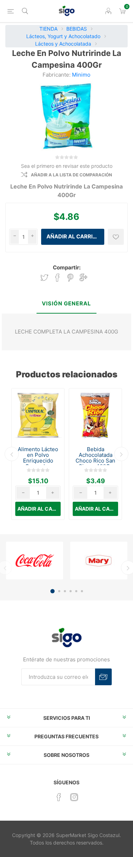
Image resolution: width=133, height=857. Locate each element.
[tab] (66, 304)
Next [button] (121, 454)
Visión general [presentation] (66, 303)
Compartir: (67, 267)
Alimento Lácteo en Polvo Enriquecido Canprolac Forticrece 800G (38, 460)
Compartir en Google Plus (83, 278)
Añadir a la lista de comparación (71, 174)
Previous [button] (12, 454)
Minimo (81, 74)
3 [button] (65, 591)
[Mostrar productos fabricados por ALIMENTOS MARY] (98, 560)
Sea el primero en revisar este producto (66, 166)
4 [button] (71, 591)
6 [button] (82, 591)
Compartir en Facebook (57, 278)
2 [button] (59, 591)
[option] (38, 454)
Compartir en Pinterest (70, 278)
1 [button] (52, 591)
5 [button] (76, 591)
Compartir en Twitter (44, 278)
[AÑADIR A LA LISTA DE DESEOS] (116, 237)
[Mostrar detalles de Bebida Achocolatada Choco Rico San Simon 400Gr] (95, 414)
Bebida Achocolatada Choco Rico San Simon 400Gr (95, 457)
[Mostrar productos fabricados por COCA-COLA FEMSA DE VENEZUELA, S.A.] (34, 560)
